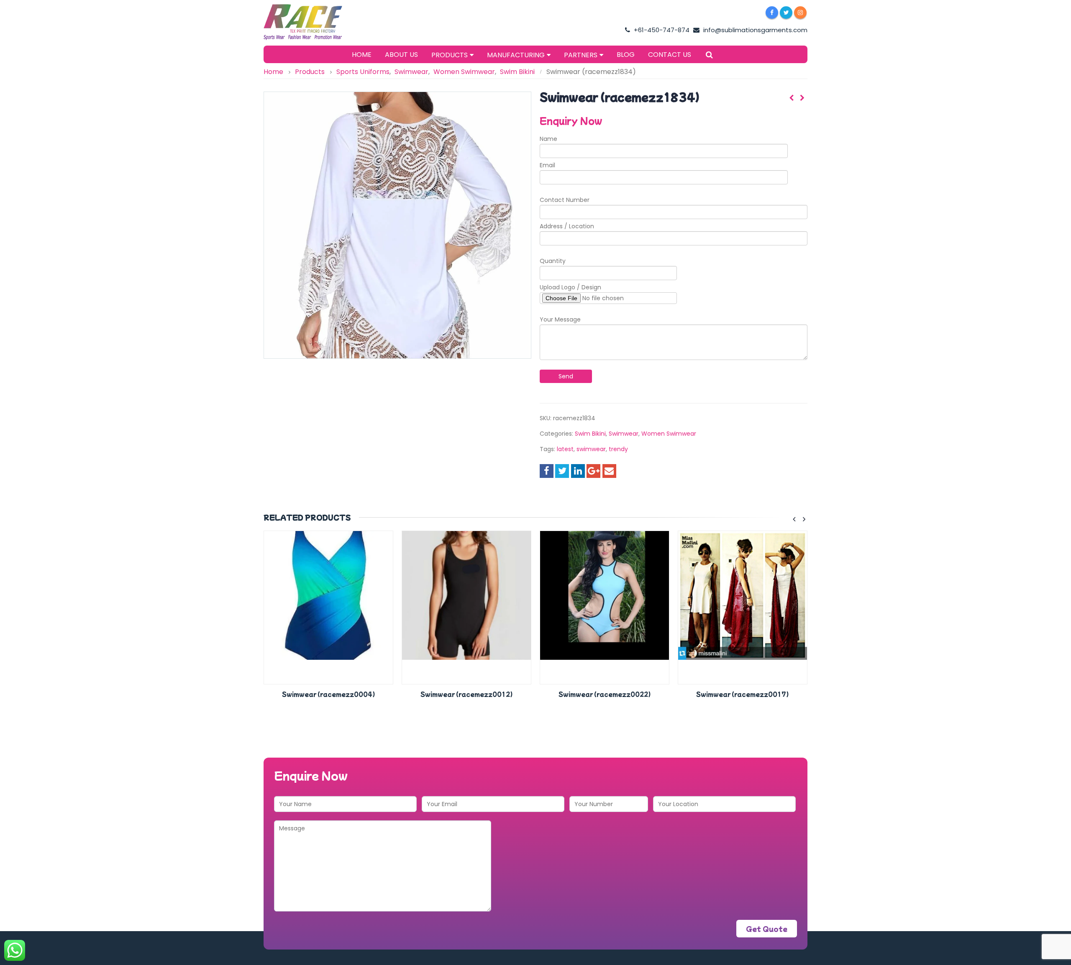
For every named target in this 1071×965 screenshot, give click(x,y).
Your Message (560, 319)
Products (449, 55)
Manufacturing (516, 55)
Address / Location (567, 226)
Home (362, 54)
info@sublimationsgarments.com (754, 30)
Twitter (562, 471)
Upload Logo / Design (570, 287)
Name (548, 139)
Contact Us (669, 54)
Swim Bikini (590, 433)
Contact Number (564, 200)
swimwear (591, 449)
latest (565, 449)
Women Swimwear (668, 433)
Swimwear (623, 433)
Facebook (546, 471)
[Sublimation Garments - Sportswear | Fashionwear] (316, 22)
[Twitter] (786, 12)
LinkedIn (578, 471)
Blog (626, 54)
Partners (580, 55)
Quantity (553, 261)
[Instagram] (800, 12)
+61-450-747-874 (660, 30)
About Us (401, 54)
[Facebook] (772, 12)
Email (547, 165)
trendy (618, 449)
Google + (593, 471)
